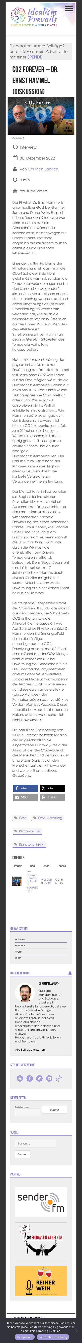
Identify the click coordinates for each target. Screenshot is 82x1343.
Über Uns (20, 945)
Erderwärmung (50, 817)
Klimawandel (29, 830)
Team (18, 958)
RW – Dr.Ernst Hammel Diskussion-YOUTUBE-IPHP (32, 881)
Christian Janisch (43, 169)
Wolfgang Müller (46, 881)
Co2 (22, 817)
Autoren (19, 939)
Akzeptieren (25, 1337)
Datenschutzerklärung (53, 1337)
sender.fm (59, 1078)
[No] (77, 1330)
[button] (25, 788)
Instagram (49, 1078)
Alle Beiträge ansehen (30, 1049)
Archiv (18, 951)
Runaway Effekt (31, 844)
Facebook (29, 1078)
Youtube (20, 1078)
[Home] (34, 17)
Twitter (39, 1078)
